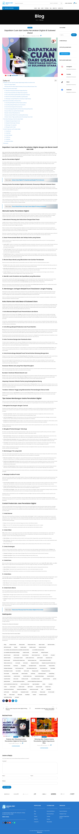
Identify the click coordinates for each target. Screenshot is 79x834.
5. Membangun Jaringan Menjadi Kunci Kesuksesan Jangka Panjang (18, 98)
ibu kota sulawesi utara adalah (45, 660)
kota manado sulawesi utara (32, 668)
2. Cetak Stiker (7, 133)
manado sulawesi (17, 676)
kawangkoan (23, 665)
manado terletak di (50, 676)
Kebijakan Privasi (63, 813)
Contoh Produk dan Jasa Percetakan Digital (12, 129)
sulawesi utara (48, 686)
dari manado (45, 655)
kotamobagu (53, 668)
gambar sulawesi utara (30, 657)
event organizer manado (18, 657)
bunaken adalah (23, 647)
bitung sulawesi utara (32, 644)
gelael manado (40, 657)
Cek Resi (48, 816)
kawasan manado (42, 665)
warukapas (17, 697)
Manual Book (49, 821)
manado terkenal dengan (39, 676)
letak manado (26, 670)
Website (3, 780)
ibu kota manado (7, 660)
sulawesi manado (39, 686)
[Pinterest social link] (10, 701)
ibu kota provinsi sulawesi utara (19, 660)
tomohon (34, 694)
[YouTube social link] (10, 823)
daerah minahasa (25, 655)
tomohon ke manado (43, 694)
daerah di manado (7, 655)
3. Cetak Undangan (8, 135)
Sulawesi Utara (6, 192)
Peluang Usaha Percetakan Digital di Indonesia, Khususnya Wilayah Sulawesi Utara (21, 86)
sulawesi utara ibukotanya (21, 689)
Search (74, 34)
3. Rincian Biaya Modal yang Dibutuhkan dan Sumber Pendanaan (17, 94)
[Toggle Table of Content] (55, 80)
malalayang (33, 673)
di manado (53, 655)
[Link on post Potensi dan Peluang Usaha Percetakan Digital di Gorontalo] (15, 727)
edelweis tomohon (7, 657)
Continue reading (16, 746)
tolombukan (27, 694)
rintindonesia (73, 76)
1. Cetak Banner (8, 131)
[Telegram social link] (16, 701)
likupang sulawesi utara (46, 670)
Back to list (30, 708)
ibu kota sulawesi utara (32, 660)
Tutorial (35, 816)
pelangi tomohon (7, 681)
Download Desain (50, 813)
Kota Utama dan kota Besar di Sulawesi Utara (12, 100)
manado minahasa (7, 676)
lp (70, 76)
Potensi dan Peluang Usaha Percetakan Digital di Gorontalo (16, 740)
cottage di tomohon (44, 652)
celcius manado (35, 652)
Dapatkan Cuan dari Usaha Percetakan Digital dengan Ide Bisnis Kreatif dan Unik (19, 82)
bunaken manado (32, 647)
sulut (42, 689)
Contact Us (36, 821)
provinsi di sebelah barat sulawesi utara (35, 681)
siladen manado (21, 686)
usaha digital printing (8, 697)
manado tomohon (7, 678)
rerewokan (50, 684)
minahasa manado (24, 678)
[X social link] (6, 701)
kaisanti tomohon (7, 665)
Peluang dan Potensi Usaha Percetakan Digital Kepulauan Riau (44, 741)
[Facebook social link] (3, 701)
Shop (35, 813)
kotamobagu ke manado (8, 670)
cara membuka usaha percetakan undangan (11, 652)
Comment (4, 761)
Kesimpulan (6, 143)
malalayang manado (42, 673)
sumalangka (48, 689)
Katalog (48, 819)
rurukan (5, 686)
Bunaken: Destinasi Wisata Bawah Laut (12, 112)
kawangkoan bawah (32, 665)
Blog (35, 811)
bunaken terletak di (42, 647)
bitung (5, 644)
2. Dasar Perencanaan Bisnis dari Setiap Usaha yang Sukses (16, 92)
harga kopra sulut (49, 657)
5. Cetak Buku (7, 139)
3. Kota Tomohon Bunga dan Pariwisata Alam (13, 106)
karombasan (15, 665)
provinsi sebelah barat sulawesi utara (10, 684)
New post (41, 20)
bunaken (15, 647)
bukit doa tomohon (51, 644)
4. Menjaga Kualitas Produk (10, 127)
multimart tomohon (46, 678)
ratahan (43, 684)
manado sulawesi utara (27, 676)
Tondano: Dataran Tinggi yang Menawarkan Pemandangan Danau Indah (19, 116)
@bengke (68, 76)
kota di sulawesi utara (19, 668)
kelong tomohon (52, 665)
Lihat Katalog (65, 53)
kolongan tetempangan (8, 668)
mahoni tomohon (24, 673)
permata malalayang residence (18, 681)
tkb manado (20, 694)
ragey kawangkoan (35, 684)
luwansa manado (15, 673)
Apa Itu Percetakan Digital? (10, 84)
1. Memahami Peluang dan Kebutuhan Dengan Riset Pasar (16, 90)
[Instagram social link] (8, 823)
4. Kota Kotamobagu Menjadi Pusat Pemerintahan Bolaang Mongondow (19, 108)
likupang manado (35, 670)
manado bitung (51, 673)
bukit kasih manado (7, 647)
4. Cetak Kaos (7, 137)
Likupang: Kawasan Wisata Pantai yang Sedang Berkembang (16, 114)
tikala (5, 694)
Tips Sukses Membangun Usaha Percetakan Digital (13, 118)
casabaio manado (26, 652)
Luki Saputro (27, 35)
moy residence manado (35, 678)
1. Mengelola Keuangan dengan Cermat (12, 120)
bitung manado (22, 644)
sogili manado (30, 686)
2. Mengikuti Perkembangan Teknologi (12, 122)
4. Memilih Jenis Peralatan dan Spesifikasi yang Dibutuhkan (16, 96)
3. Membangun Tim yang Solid (10, 125)
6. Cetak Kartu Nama (9, 141)
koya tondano (18, 670)
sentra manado (12, 686)
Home (37, 20)
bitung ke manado (12, 644)
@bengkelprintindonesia (71, 69)
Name (3, 775)
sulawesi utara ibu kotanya (9, 689)
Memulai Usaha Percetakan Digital (10, 88)
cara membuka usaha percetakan (38, 649)
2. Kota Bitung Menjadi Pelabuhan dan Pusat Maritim (15, 104)
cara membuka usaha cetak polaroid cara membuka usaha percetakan (16, 649)
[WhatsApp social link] (14, 823)
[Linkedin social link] (13, 701)
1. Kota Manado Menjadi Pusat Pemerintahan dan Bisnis (16, 102)
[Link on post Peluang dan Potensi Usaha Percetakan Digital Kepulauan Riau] (44, 727)
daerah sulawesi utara (36, 655)
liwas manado (6, 673)
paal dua (54, 678)
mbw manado (15, 678)
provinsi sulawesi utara (25, 684)
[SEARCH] (61, 3)
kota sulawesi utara (43, 668)
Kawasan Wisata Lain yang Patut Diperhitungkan (14, 110)
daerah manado (16, 655)
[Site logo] (7, 3)
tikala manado (11, 694)
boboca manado (41, 644)
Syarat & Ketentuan (63, 811)
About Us (36, 819)
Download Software (51, 811)
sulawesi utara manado (34, 689)
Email (32, 775)
